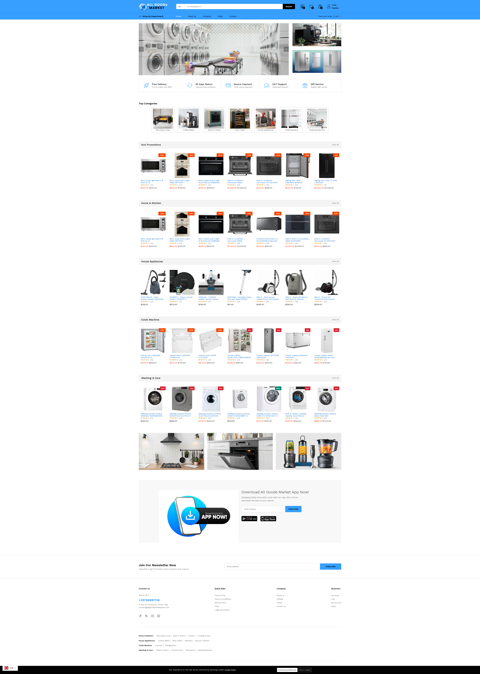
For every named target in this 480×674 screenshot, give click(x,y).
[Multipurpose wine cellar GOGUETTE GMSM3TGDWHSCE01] (326, 165)
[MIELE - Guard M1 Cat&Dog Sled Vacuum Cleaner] (326, 282)
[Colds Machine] (291, 120)
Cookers (191, 636)
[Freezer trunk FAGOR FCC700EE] (182, 340)
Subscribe (293, 509)
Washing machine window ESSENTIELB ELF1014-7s (151, 415)
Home (178, 16)
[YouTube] (152, 616)
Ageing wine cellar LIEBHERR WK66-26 (265, 181)
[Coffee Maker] (188, 120)
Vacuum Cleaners (202, 641)
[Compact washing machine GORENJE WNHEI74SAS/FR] (326, 398)
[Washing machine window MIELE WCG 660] (298, 398)
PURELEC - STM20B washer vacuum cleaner (180, 298)
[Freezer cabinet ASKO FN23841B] (326, 340)
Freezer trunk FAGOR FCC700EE (178, 356)
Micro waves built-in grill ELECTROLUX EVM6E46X (180, 181)
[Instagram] (158, 616)
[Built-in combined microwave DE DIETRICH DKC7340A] (240, 165)
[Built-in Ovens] (214, 120)
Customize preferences (287, 670)
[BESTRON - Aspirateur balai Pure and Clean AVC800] (211, 282)
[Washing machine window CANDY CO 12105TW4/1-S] (240, 398)
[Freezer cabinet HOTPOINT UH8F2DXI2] (240, 340)
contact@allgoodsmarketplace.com (154, 607)
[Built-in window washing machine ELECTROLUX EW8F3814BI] (268, 398)
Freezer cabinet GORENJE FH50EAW (267, 356)
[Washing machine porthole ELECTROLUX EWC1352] (182, 398)
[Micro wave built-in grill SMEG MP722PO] (153, 165)
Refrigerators (170, 645)
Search (289, 6)
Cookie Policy (230, 670)
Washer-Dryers (162, 650)
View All (335, 145)
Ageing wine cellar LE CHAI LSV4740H (297, 181)
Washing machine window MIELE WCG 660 (296, 415)
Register (335, 8)
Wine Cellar (177, 641)
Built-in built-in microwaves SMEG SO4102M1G (268, 240)
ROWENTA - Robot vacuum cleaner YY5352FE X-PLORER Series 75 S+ (152, 298)
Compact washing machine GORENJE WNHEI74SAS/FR (325, 415)
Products (207, 16)
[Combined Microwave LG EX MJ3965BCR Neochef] (240, 224)
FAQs (220, 16)
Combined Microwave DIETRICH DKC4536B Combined (323, 240)
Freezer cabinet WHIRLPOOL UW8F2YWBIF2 (210, 356)
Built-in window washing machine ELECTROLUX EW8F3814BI (266, 415)
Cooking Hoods (204, 636)
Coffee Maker (164, 641)
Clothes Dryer (176, 650)
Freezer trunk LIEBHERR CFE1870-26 (151, 356)
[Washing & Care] (214, 49)
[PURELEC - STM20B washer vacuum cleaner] (182, 282)
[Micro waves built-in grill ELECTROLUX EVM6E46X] (182, 165)
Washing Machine (205, 650)
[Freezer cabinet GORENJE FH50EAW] (268, 340)
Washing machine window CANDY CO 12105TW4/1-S (238, 415)
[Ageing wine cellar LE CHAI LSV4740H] (298, 165)
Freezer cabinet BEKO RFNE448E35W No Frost (296, 356)
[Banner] (316, 34)
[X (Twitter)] (146, 616)
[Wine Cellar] (240, 120)
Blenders (188, 641)
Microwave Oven (163, 636)
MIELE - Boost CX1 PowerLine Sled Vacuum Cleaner (296, 298)
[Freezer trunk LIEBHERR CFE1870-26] (153, 340)
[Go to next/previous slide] (141, 49)
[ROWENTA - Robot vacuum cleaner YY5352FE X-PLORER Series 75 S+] (153, 282)
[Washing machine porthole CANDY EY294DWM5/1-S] (211, 398)
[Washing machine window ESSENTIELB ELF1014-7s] (153, 398)
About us (192, 16)
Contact (232, 16)
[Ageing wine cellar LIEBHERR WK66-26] (268, 165)
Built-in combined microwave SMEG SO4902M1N (206, 181)
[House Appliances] (265, 120)
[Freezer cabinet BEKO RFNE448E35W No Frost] (298, 340)
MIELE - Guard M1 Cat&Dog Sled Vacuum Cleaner (326, 298)
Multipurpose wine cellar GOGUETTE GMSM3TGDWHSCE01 (324, 181)
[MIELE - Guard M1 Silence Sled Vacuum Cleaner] (268, 282)
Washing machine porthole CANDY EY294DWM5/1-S (210, 415)
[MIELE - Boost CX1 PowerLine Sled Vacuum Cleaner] (298, 282)
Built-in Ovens (179, 636)
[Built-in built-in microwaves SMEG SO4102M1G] (268, 224)
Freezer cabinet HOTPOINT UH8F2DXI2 (239, 356)
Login (334, 5)
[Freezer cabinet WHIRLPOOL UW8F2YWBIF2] (211, 340)
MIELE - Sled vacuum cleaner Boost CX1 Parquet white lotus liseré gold (239, 298)
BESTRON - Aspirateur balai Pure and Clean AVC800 (210, 298)
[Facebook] (140, 616)
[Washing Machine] (317, 120)
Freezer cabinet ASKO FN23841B (323, 356)
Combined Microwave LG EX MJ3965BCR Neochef (238, 240)
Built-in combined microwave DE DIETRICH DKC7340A (238, 181)
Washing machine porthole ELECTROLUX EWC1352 (181, 415)
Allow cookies (304, 670)
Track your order (325, 16)
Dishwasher (190, 650)
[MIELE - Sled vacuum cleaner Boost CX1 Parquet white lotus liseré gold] (240, 282)
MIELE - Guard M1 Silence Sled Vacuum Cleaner (267, 298)
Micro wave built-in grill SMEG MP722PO (151, 181)
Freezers (158, 645)
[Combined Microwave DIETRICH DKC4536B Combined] (326, 224)
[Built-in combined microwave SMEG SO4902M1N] (211, 165)
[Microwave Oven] (163, 120)
